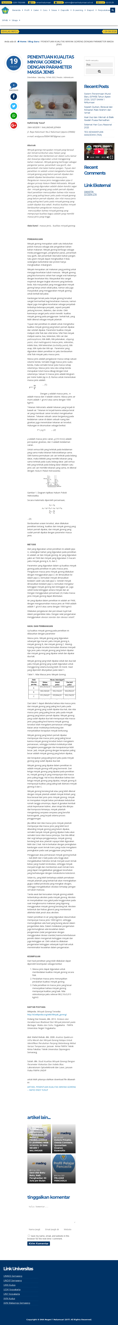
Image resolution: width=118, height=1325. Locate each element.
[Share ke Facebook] (13, 96)
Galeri (36, 10)
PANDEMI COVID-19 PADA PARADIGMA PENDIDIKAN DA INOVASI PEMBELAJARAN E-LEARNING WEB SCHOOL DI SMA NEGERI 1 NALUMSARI (38, 1138)
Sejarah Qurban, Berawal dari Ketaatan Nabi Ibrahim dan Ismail (98, 110)
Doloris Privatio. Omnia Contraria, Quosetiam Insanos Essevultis (63, 1145)
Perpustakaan (104, 10)
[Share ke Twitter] (13, 106)
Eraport (90, 10)
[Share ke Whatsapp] (13, 115)
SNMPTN (89, 192)
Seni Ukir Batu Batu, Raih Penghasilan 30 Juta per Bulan (37, 1176)
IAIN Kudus (9, 1298)
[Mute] (107, 157)
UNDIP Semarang (12, 1280)
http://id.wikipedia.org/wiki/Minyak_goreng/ (47, 1014)
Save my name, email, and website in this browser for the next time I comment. (48, 1237)
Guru (45, 10)
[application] (99, 151)
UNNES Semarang (12, 1276)
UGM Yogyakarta (11, 1289)
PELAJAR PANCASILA (60, 1179)
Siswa (54, 10)
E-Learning (78, 10)
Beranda (16, 10)
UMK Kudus (9, 1285)
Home (22, 41)
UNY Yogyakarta (11, 1294)
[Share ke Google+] (13, 125)
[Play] (87, 157)
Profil (26, 10)
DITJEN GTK (90, 194)
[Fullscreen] (111, 157)
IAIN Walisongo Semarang (16, 1303)
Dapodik (65, 10)
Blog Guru (33, 41)
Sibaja (15, 20)
